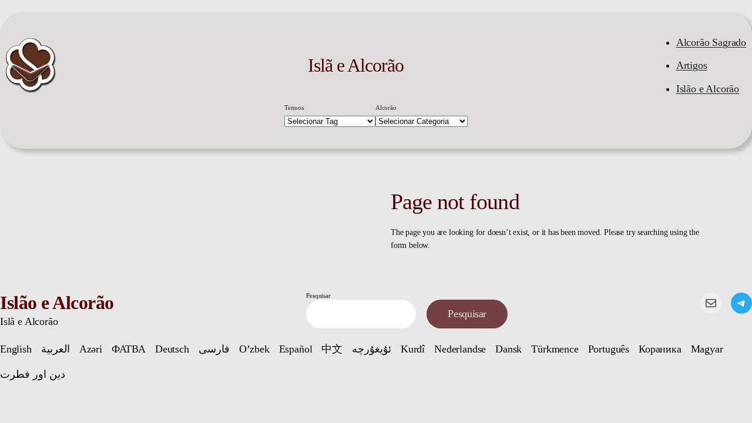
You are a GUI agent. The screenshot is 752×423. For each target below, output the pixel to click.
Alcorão (386, 107)
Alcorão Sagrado (711, 42)
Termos (294, 107)
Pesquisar (318, 295)
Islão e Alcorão (707, 89)
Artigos (691, 65)
